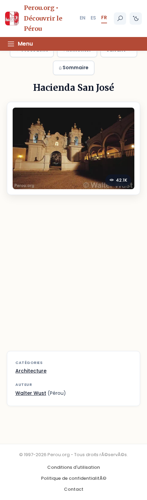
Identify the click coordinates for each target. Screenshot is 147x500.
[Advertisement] (73, 277)
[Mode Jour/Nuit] (136, 18)
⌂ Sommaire (74, 67)
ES (93, 17)
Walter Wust (30, 393)
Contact (73, 489)
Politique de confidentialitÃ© (73, 478)
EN (82, 17)
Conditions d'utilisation (73, 467)
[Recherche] (120, 18)
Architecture (30, 370)
